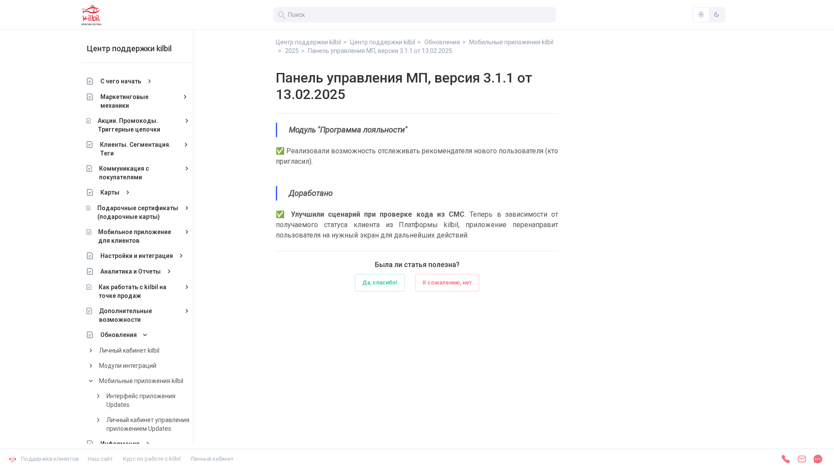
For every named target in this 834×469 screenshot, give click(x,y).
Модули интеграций (127, 365)
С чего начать (120, 81)
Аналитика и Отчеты (130, 271)
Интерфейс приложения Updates (140, 400)
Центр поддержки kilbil (129, 48)
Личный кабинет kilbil (129, 350)
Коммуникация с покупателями (124, 173)
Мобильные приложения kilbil (141, 380)
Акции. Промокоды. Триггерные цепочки (129, 125)
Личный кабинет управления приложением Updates (147, 424)
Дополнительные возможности (125, 315)
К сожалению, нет (447, 282)
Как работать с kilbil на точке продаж (132, 291)
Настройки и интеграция (136, 255)
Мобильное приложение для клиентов (134, 236)
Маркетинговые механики (124, 101)
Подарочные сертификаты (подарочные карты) (137, 212)
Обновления (118, 334)
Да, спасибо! (379, 282)
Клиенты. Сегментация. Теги (135, 149)
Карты (109, 192)
